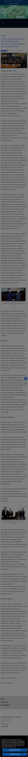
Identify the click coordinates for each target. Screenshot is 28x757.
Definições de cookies (14, 750)
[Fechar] (26, 737)
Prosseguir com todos (15, 754)
